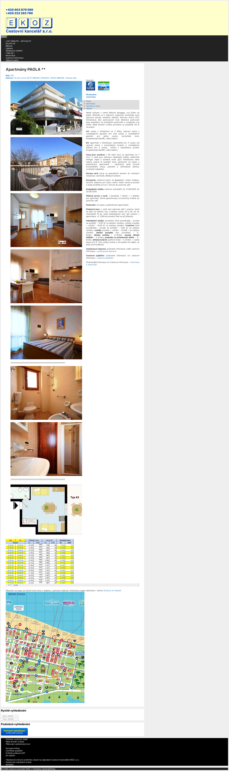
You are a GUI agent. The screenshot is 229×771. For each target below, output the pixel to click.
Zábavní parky (12, 60)
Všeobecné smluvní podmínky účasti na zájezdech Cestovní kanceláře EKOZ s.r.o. (42, 760)
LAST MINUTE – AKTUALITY (18, 41)
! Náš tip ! (10, 53)
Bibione (9, 46)
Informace (90, 103)
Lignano (9, 48)
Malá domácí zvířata (15, 741)
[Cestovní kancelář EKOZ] (29, 33)
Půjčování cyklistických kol (18, 744)
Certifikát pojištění (14, 750)
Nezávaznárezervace (91, 95)
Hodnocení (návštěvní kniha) (18, 762)
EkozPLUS (10, 43)
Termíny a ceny (93, 106)
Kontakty (10, 764)
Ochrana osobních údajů (17, 739)
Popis (88, 101)
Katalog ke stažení (14, 50)
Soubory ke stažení (112, 590)
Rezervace (10, 55)
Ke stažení (10, 755)
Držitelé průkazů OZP (15, 753)
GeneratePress (48, 769)
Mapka (89, 108)
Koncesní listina (13, 748)
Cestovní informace (14, 58)
